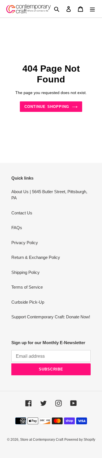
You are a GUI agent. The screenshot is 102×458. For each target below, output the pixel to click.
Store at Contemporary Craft (41, 440)
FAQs (16, 227)
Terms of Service (27, 287)
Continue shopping (46, 107)
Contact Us (21, 212)
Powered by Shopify (79, 440)
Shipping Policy (25, 272)
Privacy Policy (24, 242)
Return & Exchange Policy (35, 257)
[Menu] (92, 9)
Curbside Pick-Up (27, 302)
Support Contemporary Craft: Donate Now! (50, 316)
